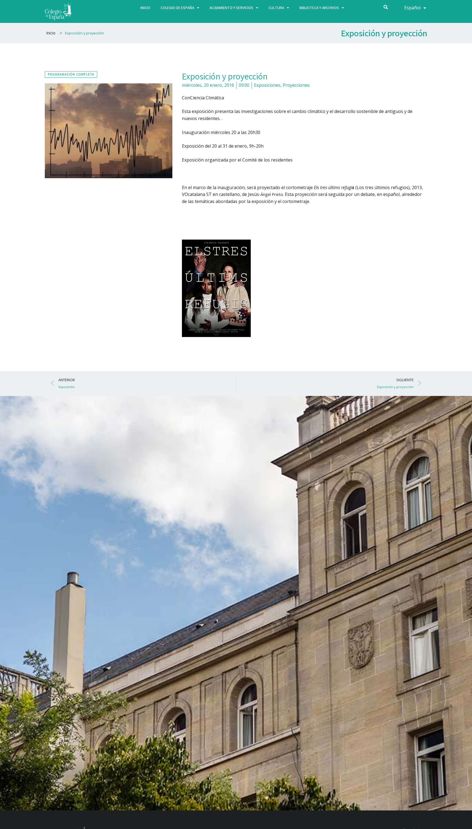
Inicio (145, 7)
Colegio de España (177, 7)
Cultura (276, 7)
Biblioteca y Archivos (319, 7)
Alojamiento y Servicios (231, 7)
